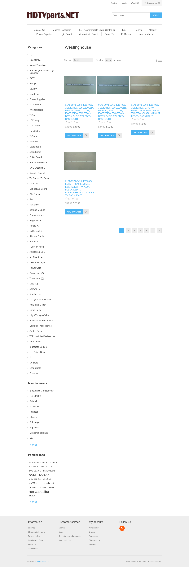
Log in (124, 3)
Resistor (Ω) (39, 30)
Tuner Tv (109, 34)
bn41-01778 (46, 467)
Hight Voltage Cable (39, 315)
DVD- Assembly (37, 168)
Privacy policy (34, 536)
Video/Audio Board (88, 34)
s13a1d (32, 495)
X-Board (33, 141)
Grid (155, 60)
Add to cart (74, 135)
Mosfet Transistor (62, 30)
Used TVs (34, 94)
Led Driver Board (37, 352)
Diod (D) (33, 284)
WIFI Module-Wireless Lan (42, 336)
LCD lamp (34, 120)
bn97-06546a (35, 479)
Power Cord (35, 268)
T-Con (32, 115)
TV (30, 55)
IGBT (125, 30)
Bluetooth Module (38, 347)
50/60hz (53, 462)
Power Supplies (44, 34)
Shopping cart (95, 540)
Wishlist (92, 544)
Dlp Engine (35, 194)
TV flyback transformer (40, 299)
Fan (31, 199)
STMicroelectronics (38, 433)
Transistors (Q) (36, 278)
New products (146, 34)
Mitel (31, 438)
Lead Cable (35, 368)
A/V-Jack (33, 241)
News (61, 532)
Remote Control (37, 173)
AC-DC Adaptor (37, 252)
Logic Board (65, 34)
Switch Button (36, 331)
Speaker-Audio (36, 215)
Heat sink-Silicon (37, 305)
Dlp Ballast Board (38, 189)
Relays (138, 30)
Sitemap (31, 528)
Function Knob (36, 247)
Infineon (33, 417)
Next (153, 230)
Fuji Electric (35, 396)
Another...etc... (36, 294)
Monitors (33, 363)
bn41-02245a (39, 475)
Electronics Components (41, 391)
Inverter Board (36, 110)
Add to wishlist (86, 135)
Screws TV (34, 289)
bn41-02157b (49, 471)
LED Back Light (37, 262)
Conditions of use (35, 540)
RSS (122, 528)
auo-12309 (33, 467)
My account (94, 528)
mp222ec (33, 483)
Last (159, 230)
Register (114, 3)
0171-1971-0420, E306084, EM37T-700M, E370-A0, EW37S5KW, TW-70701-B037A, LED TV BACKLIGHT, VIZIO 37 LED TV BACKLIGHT (79, 188)
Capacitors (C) (36, 273)
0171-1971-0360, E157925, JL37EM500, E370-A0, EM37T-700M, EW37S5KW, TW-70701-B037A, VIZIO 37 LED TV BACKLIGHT (145, 111)
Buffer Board (35, 157)
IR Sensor (126, 34)
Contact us (32, 548)
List (160, 60)
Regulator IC (35, 220)
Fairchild (33, 401)
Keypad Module (37, 210)
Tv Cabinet (34, 131)
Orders (92, 532)
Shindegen (34, 422)
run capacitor (39, 492)
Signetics (34, 427)
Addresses (93, 536)
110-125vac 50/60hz (38, 462)
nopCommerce (43, 561)
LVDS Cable (35, 231)
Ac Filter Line (35, 257)
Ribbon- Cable (36, 236)
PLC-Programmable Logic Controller (96, 30)
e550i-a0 (47, 479)
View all (33, 445)
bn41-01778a (35, 471)
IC (30, 357)
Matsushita (34, 406)
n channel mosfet (47, 483)
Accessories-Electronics (41, 320)
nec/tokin (33, 487)
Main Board (35, 104)
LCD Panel (34, 125)
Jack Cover (35, 341)
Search (156, 15)
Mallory (152, 30)
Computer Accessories (40, 326)
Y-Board (33, 136)
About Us (32, 544)
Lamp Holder (35, 310)
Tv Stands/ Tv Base (39, 178)
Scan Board (35, 152)
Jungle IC (34, 226)
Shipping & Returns (36, 532)
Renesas (33, 412)
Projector (33, 373)
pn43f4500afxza (47, 487)
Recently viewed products (70, 536)
